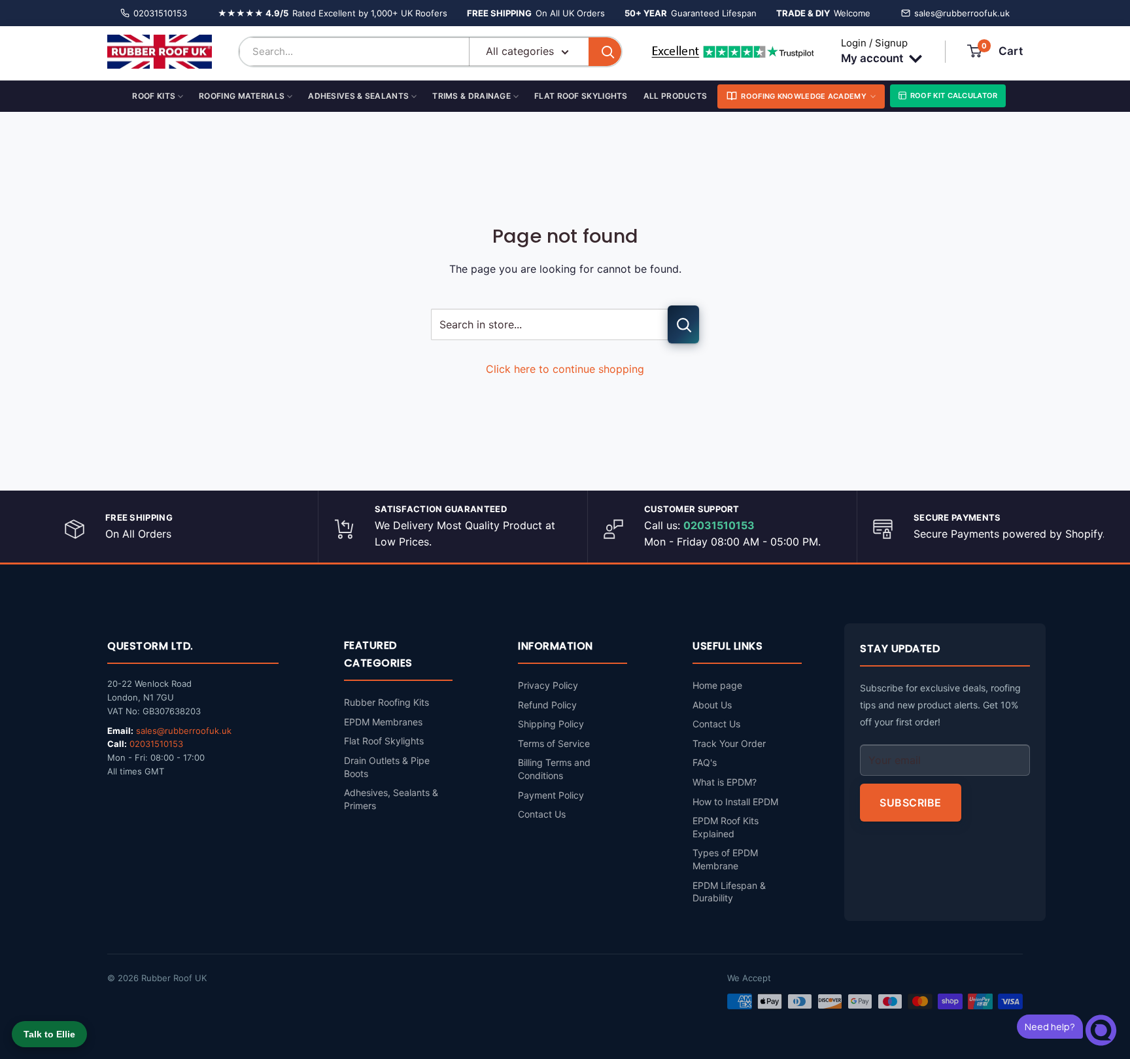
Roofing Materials (241, 96)
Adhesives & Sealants (358, 96)
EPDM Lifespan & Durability (729, 892)
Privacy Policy (548, 685)
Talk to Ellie (49, 1034)
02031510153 (160, 13)
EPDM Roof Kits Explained (726, 827)
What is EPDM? (725, 782)
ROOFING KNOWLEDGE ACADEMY (803, 96)
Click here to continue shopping (565, 368)
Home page (717, 685)
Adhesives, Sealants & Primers (391, 799)
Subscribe (911, 802)
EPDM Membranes (383, 721)
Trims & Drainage (471, 96)
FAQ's (705, 762)
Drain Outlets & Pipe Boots (387, 767)
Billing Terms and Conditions (554, 769)
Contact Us (542, 814)
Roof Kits (153, 96)
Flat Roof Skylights (581, 96)
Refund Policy (547, 704)
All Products (675, 96)
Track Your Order (729, 743)
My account (873, 58)
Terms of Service (554, 743)
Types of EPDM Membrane (725, 859)
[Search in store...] (683, 324)
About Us (712, 704)
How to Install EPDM (735, 801)
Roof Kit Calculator (954, 95)
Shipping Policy (551, 723)
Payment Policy (551, 795)
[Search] (605, 51)
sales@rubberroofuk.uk (962, 13)
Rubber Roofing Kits (386, 702)
